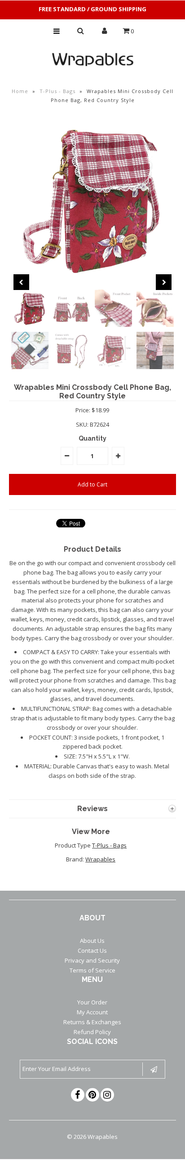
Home (20, 91)
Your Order (92, 1002)
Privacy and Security (92, 960)
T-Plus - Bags (57, 91)
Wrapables (100, 859)
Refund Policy (92, 1032)
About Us (92, 941)
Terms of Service (92, 970)
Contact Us (92, 950)
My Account (92, 1012)
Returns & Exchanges (92, 1022)
